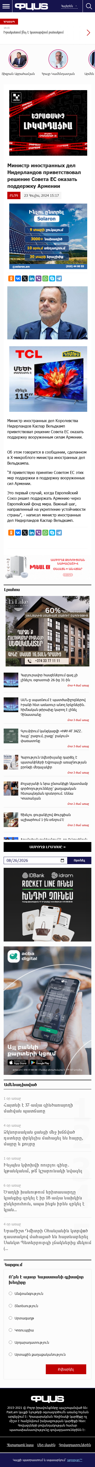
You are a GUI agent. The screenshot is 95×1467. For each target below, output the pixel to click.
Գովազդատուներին (75, 1445)
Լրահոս (12, 589)
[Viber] (38, 278)
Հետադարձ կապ (20, 1445)
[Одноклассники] (11, 278)
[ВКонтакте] (18, 278)
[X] (25, 278)
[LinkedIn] (32, 278)
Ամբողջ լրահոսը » (47, 847)
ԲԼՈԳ (14, 195)
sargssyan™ (74, 1460)
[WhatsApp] (45, 278)
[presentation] (76, 35)
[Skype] (52, 278)
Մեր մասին (46, 1445)
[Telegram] (59, 278)
